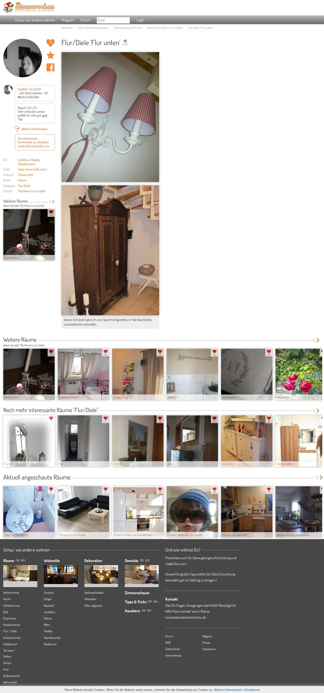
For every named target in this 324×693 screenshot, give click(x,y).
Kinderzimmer (11, 625)
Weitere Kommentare (32, 129)
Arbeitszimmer (12, 638)
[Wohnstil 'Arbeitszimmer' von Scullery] (61, 571)
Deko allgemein (93, 605)
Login (140, 19)
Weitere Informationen (228, 689)
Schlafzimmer (11, 605)
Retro (47, 625)
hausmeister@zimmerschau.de (185, 617)
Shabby (35, 160)
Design (48, 599)
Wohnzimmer (11, 592)
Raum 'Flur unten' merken (50, 55)
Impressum (209, 649)
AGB (168, 642)
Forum (85, 19)
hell (36, 169)
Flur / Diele (10, 631)
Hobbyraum (10, 644)
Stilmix (48, 618)
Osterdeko (90, 599)
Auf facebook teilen (50, 67)
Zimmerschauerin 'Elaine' (127, 27)
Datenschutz (172, 649)
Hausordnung (173, 655)
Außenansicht (11, 676)
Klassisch (49, 605)
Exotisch (49, 592)
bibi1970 (23, 89)
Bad (5, 612)
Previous (50, 201)
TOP (17, 560)
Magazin (68, 19)
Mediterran (50, 644)
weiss (43, 169)
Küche (7, 599)
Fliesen (22, 175)
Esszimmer (9, 618)
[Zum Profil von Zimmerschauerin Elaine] (22, 58)
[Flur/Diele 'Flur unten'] (110, 117)
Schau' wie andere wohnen (35, 19)
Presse (206, 642)
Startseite (66, 27)
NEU (23, 560)
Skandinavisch (26, 164)
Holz (30, 175)
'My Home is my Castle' (32, 191)
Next (53, 201)
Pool (6, 669)
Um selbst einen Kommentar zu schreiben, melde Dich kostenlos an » (34, 142)
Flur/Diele (24, 186)
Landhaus (24, 160)
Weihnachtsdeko (94, 592)
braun (29, 169)
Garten (7, 663)
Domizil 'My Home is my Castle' (165, 27)
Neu (147, 560)
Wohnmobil (10, 682)
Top (142, 560)
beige (21, 169)
